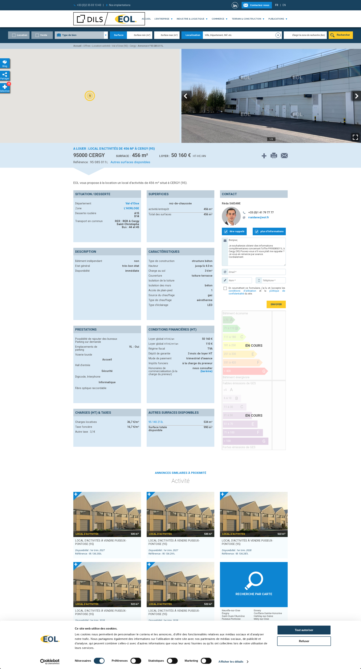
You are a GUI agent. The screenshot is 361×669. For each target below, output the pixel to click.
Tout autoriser (304, 630)
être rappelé (237, 231)
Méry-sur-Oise (261, 618)
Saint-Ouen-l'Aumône (233, 616)
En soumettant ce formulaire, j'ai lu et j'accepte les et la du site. (257, 291)
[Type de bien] (81, 35)
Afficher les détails (230, 661)
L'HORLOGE (131, 208)
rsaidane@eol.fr (258, 217)
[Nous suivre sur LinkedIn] (235, 5)
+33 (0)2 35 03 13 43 (89, 5)
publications (276, 19)
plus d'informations (272, 231)
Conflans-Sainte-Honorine (268, 613)
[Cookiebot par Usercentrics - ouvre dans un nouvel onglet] (49, 661)
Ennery (257, 610)
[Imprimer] (272, 156)
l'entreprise (162, 19)
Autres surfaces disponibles (130, 162)
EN (284, 5)
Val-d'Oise (132, 203)
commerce (218, 19)
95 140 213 (156, 421)
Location (22, 35)
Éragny (225, 613)
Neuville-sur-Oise (231, 610)
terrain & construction (246, 19)
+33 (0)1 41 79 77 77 (261, 212)
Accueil (146, 19)
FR (276, 5)
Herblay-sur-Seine (263, 616)
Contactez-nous (259, 5)
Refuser (304, 641)
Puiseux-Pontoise (231, 618)
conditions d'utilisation (242, 290)
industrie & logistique (190, 19)
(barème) (206, 371)
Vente (43, 35)
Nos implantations (119, 5)
